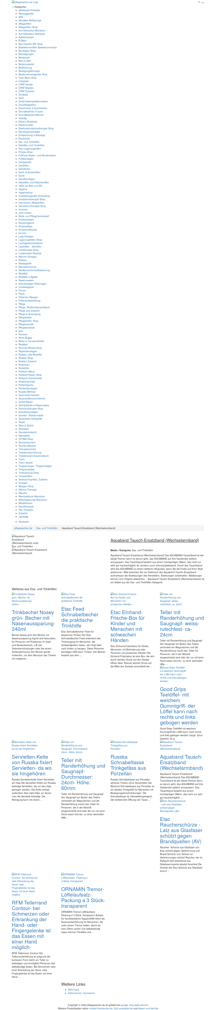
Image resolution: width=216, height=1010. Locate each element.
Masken (23, 260)
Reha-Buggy (25, 337)
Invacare (23, 209)
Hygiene (23, 189)
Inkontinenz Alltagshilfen (31, 202)
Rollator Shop (26, 358)
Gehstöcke (24, 168)
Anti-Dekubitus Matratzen (32, 30)
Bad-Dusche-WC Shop (31, 44)
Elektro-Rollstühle (28, 121)
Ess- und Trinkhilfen (29, 141)
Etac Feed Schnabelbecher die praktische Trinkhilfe (79, 617)
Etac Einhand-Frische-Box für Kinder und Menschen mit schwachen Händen (128, 626)
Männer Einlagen (28, 256)
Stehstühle (24, 435)
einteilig (23, 118)
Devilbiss (23, 94)
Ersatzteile (24, 138)
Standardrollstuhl (28, 432)
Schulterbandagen (28, 412)
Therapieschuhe (27, 449)
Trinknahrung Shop (29, 472)
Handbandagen (27, 179)
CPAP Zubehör (26, 91)
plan (21, 331)
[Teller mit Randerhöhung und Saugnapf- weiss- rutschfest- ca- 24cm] (173, 598)
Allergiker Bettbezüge (30, 20)
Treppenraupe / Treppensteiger (35, 466)
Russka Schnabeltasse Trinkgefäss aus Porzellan (128, 765)
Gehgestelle (25, 162)
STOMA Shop (26, 439)
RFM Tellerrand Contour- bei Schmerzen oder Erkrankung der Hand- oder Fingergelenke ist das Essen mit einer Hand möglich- (31, 925)
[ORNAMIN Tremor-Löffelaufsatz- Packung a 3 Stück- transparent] (74, 877)
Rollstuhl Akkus (27, 371)
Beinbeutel (24, 57)
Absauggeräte (26, 13)
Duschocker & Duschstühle (33, 108)
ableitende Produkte (29, 10)
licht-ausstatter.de (123, 1008)
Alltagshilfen (25, 23)
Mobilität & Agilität (28, 277)
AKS (21, 17)
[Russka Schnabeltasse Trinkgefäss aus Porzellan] (124, 744)
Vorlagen (23, 482)
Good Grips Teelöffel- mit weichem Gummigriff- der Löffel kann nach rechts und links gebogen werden (179, 705)
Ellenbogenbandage (29, 131)
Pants (22, 293)
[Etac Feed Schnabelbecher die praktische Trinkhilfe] (74, 597)
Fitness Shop (26, 152)
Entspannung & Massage (32, 135)
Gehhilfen (24, 165)
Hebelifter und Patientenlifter (34, 182)
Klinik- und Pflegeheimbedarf (34, 216)
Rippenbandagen (28, 351)
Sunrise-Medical (27, 445)
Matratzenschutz (27, 266)
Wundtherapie (26, 506)
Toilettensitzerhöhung (30, 452)
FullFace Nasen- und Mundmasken (37, 155)
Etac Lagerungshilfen (30, 148)
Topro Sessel (26, 462)
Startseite (24, 521)
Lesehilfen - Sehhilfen (30, 246)
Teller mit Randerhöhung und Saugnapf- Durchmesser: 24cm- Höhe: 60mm (83, 773)
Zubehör (23, 513)
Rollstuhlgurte (26, 385)
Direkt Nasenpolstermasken (33, 101)
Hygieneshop (26, 192)
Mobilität (23, 273)
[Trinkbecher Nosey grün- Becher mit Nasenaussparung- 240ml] (25, 598)
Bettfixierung (25, 67)
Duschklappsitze (27, 104)
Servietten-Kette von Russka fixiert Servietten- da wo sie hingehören (32, 765)
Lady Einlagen (26, 236)
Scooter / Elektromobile (31, 415)
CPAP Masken (26, 87)
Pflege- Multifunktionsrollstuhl (34, 307)
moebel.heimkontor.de (101, 1008)
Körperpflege (25, 226)
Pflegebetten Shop (28, 320)
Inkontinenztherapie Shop (32, 206)
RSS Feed (73, 989)
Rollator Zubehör (28, 361)
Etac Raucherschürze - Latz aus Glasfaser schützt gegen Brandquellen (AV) (181, 830)
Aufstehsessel (26, 37)
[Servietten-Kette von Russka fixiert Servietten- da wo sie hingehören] (25, 744)
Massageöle (25, 263)
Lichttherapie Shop (29, 250)
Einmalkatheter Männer (31, 114)
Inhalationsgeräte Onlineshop (34, 196)
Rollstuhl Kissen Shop (30, 374)
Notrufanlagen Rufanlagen (33, 283)
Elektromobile (26, 125)
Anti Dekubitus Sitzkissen (32, 33)
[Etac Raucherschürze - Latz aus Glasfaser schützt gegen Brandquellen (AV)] (173, 805)
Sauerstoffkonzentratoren (32, 398)
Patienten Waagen (28, 297)
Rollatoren (24, 364)
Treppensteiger (27, 469)
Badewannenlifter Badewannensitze (38, 47)
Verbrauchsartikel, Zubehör (33, 479)
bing (131, 1005)
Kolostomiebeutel (28, 229)
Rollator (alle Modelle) (30, 354)
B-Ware (22, 40)
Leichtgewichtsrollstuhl (31, 243)
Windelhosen (25, 503)
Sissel (22, 422)
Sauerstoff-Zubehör (29, 395)
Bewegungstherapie (29, 71)
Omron (22, 290)
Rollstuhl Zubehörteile (30, 378)
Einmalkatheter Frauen (31, 111)
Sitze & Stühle (26, 425)
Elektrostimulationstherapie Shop (36, 128)
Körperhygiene (26, 223)
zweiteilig (23, 516)
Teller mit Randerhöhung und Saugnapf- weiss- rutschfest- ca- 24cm (182, 623)
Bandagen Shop (27, 50)
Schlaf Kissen (26, 401)
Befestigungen (26, 54)
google (124, 1005)
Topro (22, 459)
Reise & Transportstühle (31, 341)
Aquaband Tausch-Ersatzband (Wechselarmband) (181, 762)
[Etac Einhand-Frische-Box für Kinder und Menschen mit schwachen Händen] (124, 598)
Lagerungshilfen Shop (30, 239)
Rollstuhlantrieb (27, 381)
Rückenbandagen (28, 388)
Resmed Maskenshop (30, 347)
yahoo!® (143, 1005)
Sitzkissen (24, 428)
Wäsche (23, 493)
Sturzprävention (27, 442)
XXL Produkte (26, 509)
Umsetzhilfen (25, 476)
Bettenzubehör (26, 64)
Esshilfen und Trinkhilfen (32, 145)
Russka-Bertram (27, 391)
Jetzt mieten (25, 212)
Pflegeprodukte (27, 327)
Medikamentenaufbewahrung (34, 270)
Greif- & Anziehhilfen (29, 172)
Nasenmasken (26, 280)
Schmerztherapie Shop (31, 408)
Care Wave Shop (28, 77)
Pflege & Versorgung (29, 314)
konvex (22, 233)
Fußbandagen (26, 158)
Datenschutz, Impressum (81, 993)
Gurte (22, 175)
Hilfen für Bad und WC (30, 185)
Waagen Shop (26, 486)
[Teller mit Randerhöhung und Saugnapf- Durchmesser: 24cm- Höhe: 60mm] (74, 746)
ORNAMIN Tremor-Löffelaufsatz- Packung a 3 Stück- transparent (83, 897)
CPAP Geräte (26, 84)
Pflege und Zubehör (29, 310)
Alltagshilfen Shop (28, 27)
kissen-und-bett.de (148, 1008)
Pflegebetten (25, 317)
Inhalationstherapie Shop (32, 199)
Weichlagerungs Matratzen (33, 499)
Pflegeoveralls (26, 324)
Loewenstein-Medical (30, 253)
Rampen (23, 334)
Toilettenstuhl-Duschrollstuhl (34, 455)
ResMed (23, 344)
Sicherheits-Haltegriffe (30, 418)
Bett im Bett (25, 60)
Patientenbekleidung (29, 300)
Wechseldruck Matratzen (32, 496)
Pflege (22, 304)
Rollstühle (24, 368)
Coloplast (24, 81)
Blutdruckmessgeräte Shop (33, 74)
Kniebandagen (26, 219)
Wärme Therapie (28, 489)
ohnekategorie (26, 287)
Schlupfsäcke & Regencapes (34, 405)
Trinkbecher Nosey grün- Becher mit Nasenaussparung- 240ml (33, 620)
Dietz (21, 98)
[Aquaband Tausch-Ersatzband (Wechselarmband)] (173, 744)
